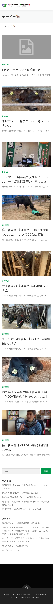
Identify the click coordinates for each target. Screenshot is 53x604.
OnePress (15, 597)
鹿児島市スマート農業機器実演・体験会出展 (21, 523)
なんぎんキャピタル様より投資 (15, 545)
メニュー (48, 5)
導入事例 (5, 225)
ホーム (4, 26)
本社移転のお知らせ (10, 550)
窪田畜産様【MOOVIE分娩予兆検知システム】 (22, 509)
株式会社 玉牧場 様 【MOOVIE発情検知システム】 (23, 497)
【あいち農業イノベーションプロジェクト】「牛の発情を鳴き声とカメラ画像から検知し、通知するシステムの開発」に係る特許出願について (26, 530)
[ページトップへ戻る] (26, 588)
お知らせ (5, 65)
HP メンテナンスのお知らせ (21, 70)
